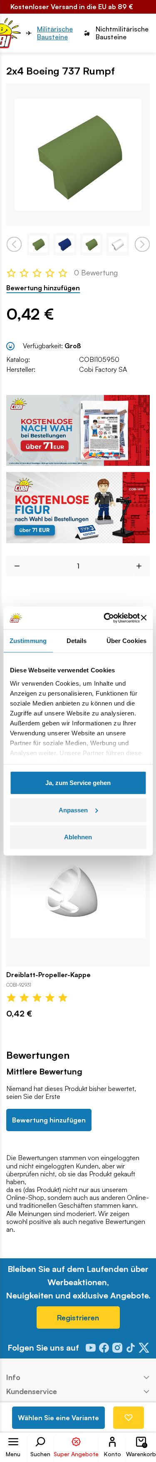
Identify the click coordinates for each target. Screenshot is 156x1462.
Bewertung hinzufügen (43, 288)
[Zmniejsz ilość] (14, 566)
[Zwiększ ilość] (142, 566)
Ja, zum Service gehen (78, 782)
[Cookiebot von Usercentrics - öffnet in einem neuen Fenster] (105, 617)
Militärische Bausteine (55, 33)
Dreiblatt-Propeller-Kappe (48, 975)
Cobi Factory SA (103, 369)
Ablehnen (78, 837)
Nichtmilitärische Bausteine (122, 33)
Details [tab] (77, 640)
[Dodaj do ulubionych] (128, 1418)
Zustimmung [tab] (28, 640)
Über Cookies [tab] (126, 640)
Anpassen (73, 809)
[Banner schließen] (143, 618)
